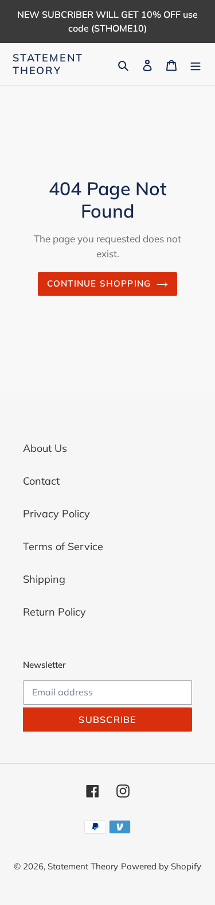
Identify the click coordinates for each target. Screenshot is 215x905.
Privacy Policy (56, 513)
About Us (45, 448)
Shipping (44, 579)
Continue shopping (99, 283)
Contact (41, 481)
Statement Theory (48, 64)
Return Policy (54, 611)
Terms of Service (63, 546)
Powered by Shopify (161, 866)
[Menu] (195, 64)
